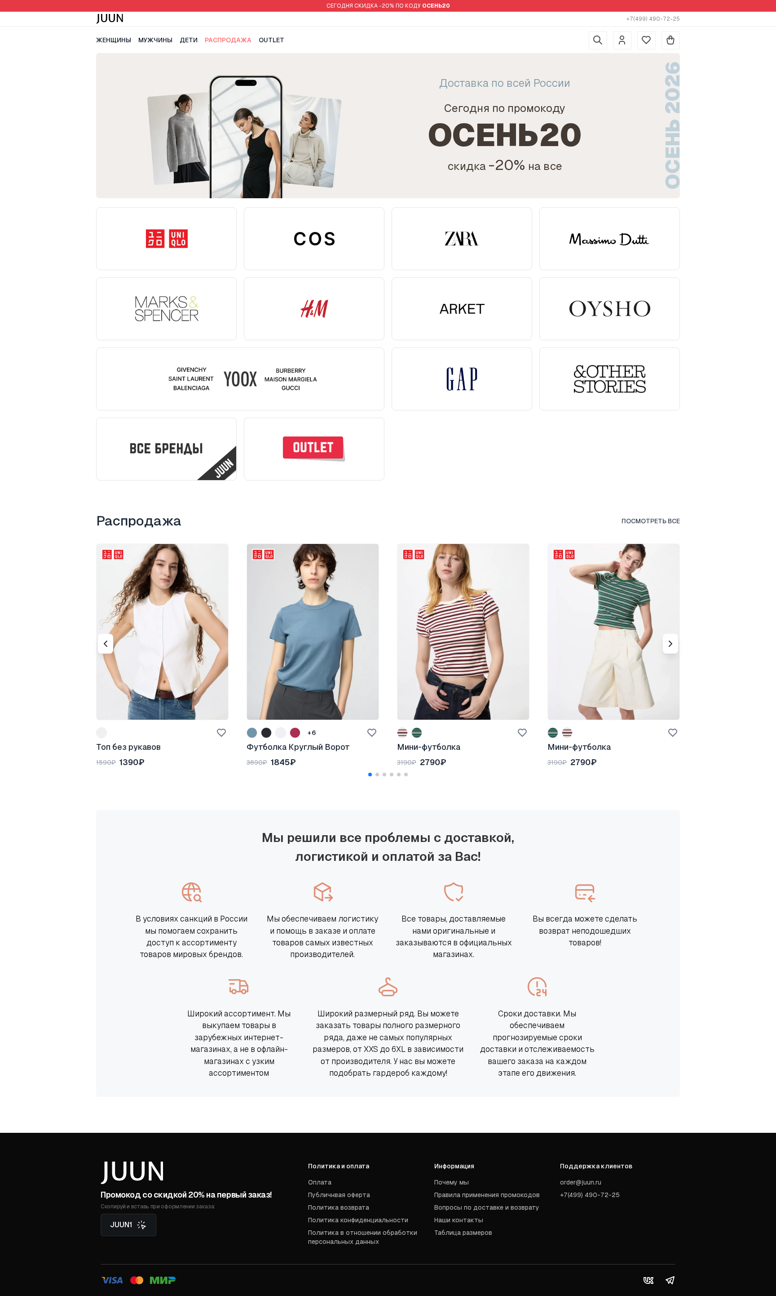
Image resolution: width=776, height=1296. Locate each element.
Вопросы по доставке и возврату (486, 1207)
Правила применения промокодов (487, 1194)
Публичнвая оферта (339, 1194)
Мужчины (155, 40)
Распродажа (228, 40)
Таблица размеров (463, 1232)
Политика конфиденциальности (358, 1220)
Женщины (113, 40)
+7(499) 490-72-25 (653, 19)
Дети (189, 40)
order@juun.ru (580, 1182)
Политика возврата (338, 1207)
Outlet (271, 40)
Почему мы (451, 1182)
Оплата (319, 1182)
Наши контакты (458, 1220)
